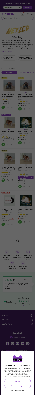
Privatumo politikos (19, 376)
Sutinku (17, 381)
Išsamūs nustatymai (17, 386)
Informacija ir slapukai (17, 390)
